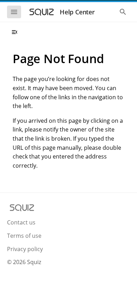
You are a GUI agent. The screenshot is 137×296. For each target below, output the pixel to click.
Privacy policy (25, 249)
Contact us (21, 222)
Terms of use (24, 236)
